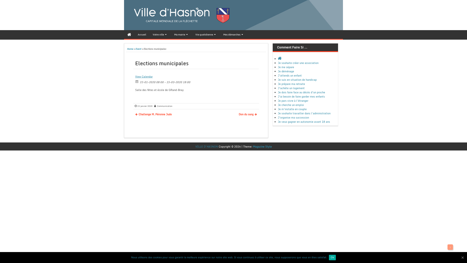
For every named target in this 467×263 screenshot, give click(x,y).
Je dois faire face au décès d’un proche (301, 92)
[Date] (137, 81)
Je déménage (286, 71)
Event (138, 49)
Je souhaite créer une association (298, 63)
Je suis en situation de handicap (297, 80)
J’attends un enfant (290, 75)
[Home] (129, 34)
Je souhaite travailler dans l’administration (304, 113)
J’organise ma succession (293, 117)
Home (130, 49)
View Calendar (144, 77)
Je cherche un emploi (291, 105)
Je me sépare (286, 67)
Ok (332, 257)
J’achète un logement (291, 88)
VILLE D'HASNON (206, 146)
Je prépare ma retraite (291, 84)
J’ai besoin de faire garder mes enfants (301, 96)
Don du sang (246, 114)
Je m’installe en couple (292, 109)
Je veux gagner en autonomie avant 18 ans (304, 122)
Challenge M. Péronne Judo (155, 114)
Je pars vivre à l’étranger (293, 101)
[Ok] (462, 257)
